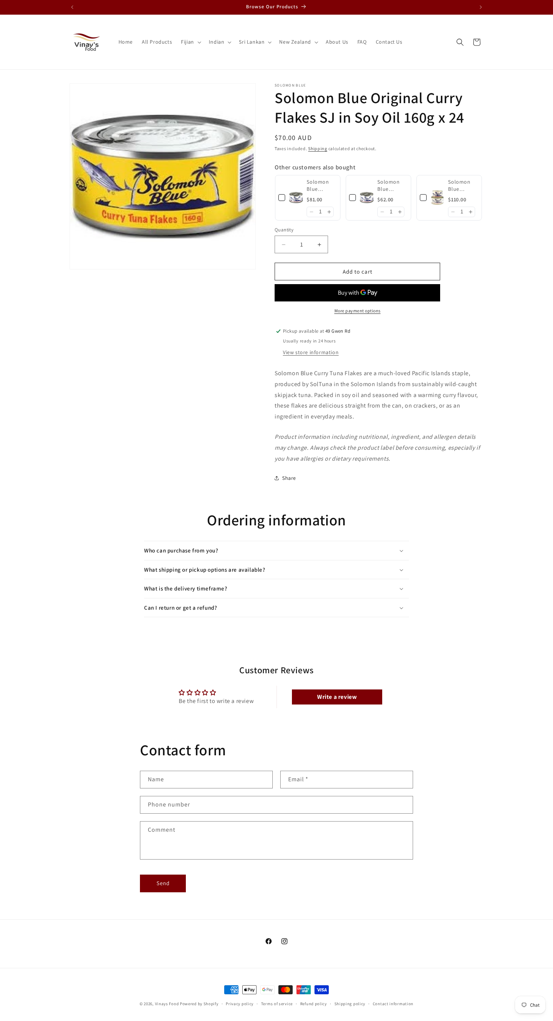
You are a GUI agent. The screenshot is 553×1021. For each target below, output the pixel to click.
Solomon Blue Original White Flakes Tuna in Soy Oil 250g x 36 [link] (462, 185)
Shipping (317, 148)
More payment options (357, 310)
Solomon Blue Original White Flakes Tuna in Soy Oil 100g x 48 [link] (321, 185)
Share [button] (289, 478)
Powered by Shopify (199, 1003)
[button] (190, 42)
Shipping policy (350, 1003)
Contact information (393, 1003)
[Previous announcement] (72, 7)
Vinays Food (167, 1003)
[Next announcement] (480, 7)
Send (163, 883)
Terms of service (277, 1003)
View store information (311, 352)
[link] (296, 197)
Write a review (337, 697)
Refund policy (313, 1003)
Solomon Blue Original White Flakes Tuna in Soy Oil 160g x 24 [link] (391, 185)
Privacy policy (240, 1003)
